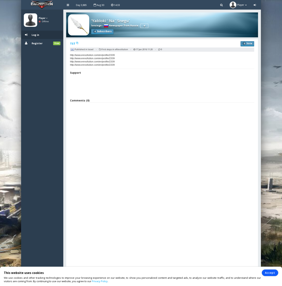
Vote (248, 43)
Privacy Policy (100, 281)
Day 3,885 (81, 5)
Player (42, 18)
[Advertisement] (162, 87)
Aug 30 (100, 5)
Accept (270, 273)
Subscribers (103, 31)
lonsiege (96, 25)
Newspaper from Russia (123, 25)
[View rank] (144, 26)
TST (73, 43)
